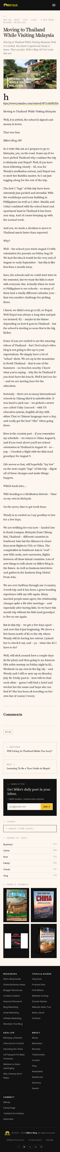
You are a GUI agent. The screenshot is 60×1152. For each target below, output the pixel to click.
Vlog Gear (37, 979)
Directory (36, 1082)
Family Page (9, 1108)
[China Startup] (16, 941)
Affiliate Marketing (12, 1018)
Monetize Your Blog (12, 1024)
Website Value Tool (41, 1007)
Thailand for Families (13, 1113)
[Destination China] (44, 905)
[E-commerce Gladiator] (16, 905)
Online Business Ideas (14, 984)
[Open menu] (54, 5)
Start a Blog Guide (12, 979)
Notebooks (37, 1077)
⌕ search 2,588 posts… (20, 828)
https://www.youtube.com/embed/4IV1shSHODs (30, 103)
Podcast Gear (38, 984)
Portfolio (36, 1018)
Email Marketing (11, 1012)
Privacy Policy (35, 1140)
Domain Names (39, 1001)
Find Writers (38, 990)
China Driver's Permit (13, 1043)
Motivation (37, 1043)
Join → (46, 806)
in (35, 1147)
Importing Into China (13, 1049)
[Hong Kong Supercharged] (44, 941)
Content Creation (11, 996)
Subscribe (8, 1119)
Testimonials (38, 1054)
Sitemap (49, 1140)
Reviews (36, 1049)
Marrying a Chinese (12, 1038)
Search (35, 1088)
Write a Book (38, 1012)
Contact (36, 1060)
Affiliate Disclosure (15, 1140)
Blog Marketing (10, 1007)
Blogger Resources (12, 990)
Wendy (6, 1102)
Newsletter (37, 1071)
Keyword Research (12, 1001)
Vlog (34, 1066)
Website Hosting (40, 996)
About (35, 1038)
